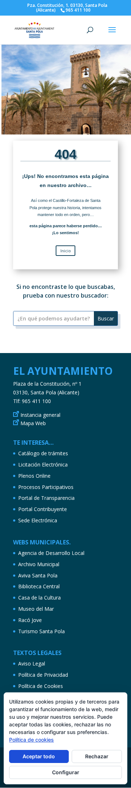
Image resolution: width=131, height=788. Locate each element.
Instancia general (40, 414)
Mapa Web (33, 423)
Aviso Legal (31, 663)
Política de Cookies (40, 686)
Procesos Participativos (46, 487)
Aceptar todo (39, 756)
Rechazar (96, 756)
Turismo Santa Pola (41, 631)
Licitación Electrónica (43, 464)
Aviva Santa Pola (37, 575)
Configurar (65, 772)
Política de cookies (31, 740)
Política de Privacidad (43, 674)
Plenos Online (34, 475)
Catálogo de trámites (43, 453)
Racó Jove (30, 620)
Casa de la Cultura (39, 597)
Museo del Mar (36, 608)
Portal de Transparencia (46, 497)
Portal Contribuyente (42, 509)
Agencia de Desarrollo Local (51, 552)
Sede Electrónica (37, 520)
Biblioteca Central (39, 586)
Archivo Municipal (38, 564)
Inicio (65, 250)
